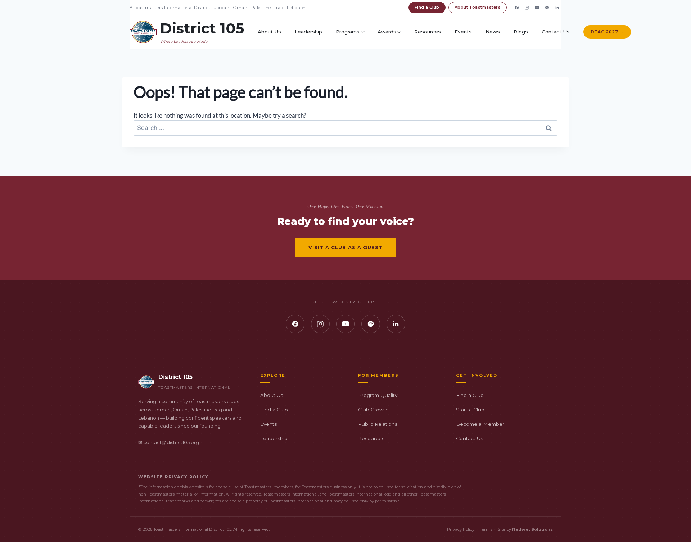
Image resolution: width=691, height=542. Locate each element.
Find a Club (427, 7)
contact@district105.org (171, 442)
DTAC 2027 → (607, 32)
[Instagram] (527, 7)
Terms (486, 529)
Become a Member (480, 424)
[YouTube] (537, 7)
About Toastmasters (478, 7)
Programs (348, 32)
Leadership (308, 32)
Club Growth (373, 409)
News (492, 32)
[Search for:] (345, 127)
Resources (427, 32)
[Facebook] (516, 7)
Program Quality (377, 395)
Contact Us (556, 32)
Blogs (521, 32)
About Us (269, 32)
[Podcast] (547, 7)
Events (463, 32)
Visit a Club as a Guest (345, 247)
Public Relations (377, 424)
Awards (387, 32)
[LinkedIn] (557, 7)
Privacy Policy (460, 529)
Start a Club (470, 409)
